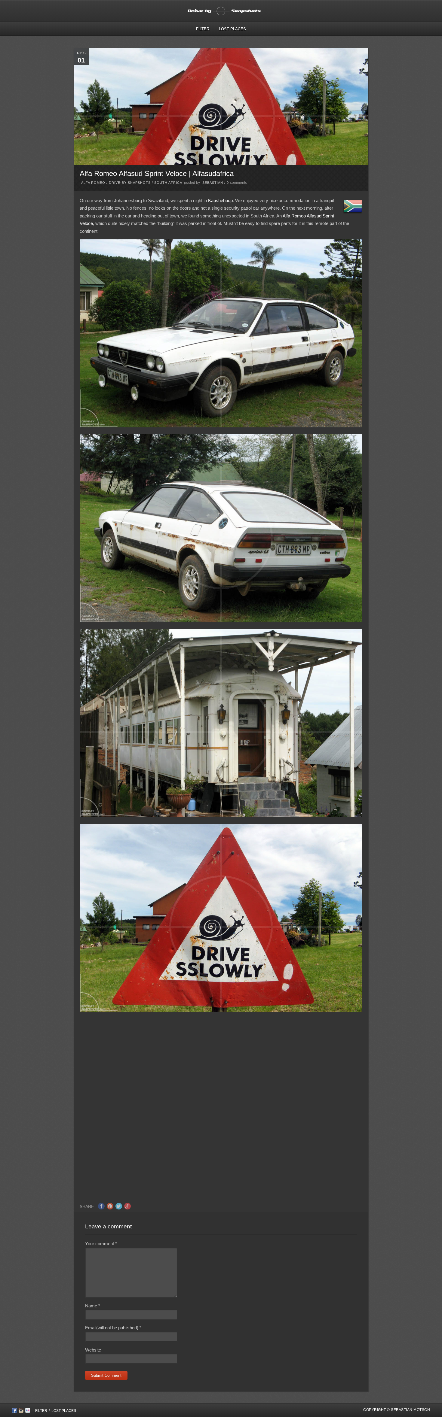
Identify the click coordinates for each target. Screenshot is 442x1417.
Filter (202, 29)
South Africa (168, 182)
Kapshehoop (220, 200)
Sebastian (212, 182)
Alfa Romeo (93, 182)
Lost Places (232, 29)
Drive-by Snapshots (130, 182)
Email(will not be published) (113, 1327)
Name (92, 1305)
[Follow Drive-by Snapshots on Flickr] (27, 1411)
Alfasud (314, 215)
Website (93, 1349)
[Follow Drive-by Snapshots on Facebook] (14, 1411)
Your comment (101, 1243)
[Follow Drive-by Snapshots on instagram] (21, 1411)
